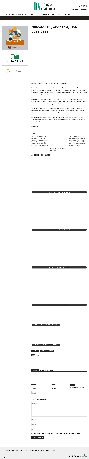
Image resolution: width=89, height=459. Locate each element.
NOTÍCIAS (35, 370)
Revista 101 (43, 351)
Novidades (19, 14)
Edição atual (46, 14)
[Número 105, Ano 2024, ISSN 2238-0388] (78, 380)
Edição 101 (8, 18)
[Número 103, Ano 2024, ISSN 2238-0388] (59, 141)
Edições (60, 14)
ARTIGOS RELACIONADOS (47, 370)
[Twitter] (75, 456)
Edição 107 (34, 384)
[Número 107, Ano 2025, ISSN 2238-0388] (40, 380)
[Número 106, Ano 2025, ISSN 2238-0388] (59, 380)
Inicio (3, 18)
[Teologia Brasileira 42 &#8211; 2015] (40, 141)
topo (38, 355)
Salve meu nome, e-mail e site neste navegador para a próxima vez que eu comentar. (56, 433)
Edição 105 (72, 385)
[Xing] (83, 456)
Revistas (50, 351)
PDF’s (53, 14)
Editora (67, 14)
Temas (27, 14)
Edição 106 (53, 384)
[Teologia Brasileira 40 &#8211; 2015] (78, 141)
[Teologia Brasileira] (44, 6)
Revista (11, 14)
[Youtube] (78, 456)
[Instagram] (72, 456)
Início (5, 14)
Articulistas (35, 14)
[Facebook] (69, 456)
